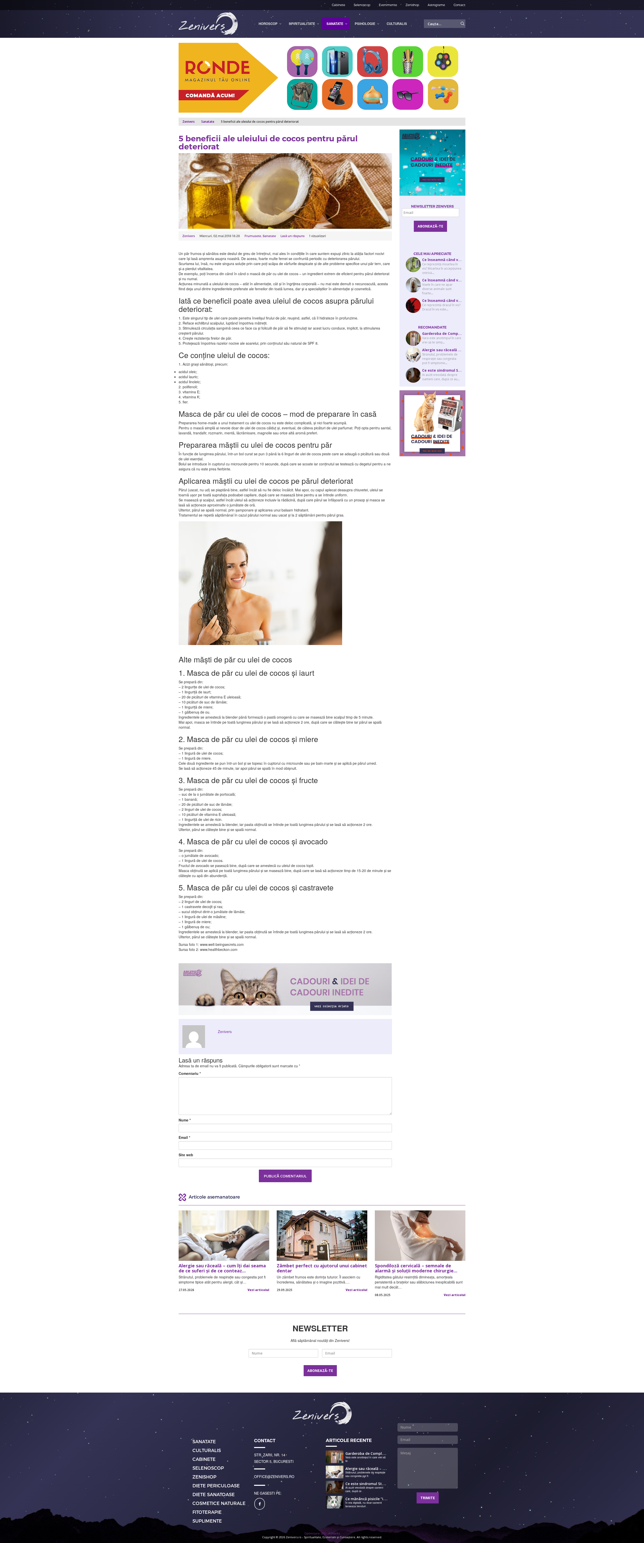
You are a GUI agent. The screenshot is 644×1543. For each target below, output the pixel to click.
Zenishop (412, 5)
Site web (186, 1154)
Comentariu (190, 1073)
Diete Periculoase (216, 1485)
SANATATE (204, 1441)
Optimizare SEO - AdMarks (322, 1533)
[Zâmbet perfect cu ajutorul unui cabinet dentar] (322, 1235)
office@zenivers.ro (274, 1476)
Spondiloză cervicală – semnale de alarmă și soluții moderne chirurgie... (416, 1268)
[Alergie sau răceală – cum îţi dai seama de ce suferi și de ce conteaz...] (224, 1235)
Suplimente (207, 1520)
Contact (459, 5)
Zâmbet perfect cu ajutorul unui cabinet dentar (322, 1268)
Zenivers (188, 236)
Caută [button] (463, 23)
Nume (185, 1119)
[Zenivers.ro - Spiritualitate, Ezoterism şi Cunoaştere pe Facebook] (259, 1504)
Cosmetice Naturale (219, 1503)
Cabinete (338, 5)
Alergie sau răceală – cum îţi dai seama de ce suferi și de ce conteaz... (222, 1268)
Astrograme (436, 5)
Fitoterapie (207, 1512)
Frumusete (253, 236)
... (433, 273)
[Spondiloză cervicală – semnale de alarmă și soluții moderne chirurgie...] (420, 1235)
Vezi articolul (258, 1290)
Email (184, 1137)
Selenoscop (362, 5)
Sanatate (207, 121)
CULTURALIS (206, 1450)
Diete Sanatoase (213, 1494)
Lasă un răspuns (292, 236)
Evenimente (388, 5)
